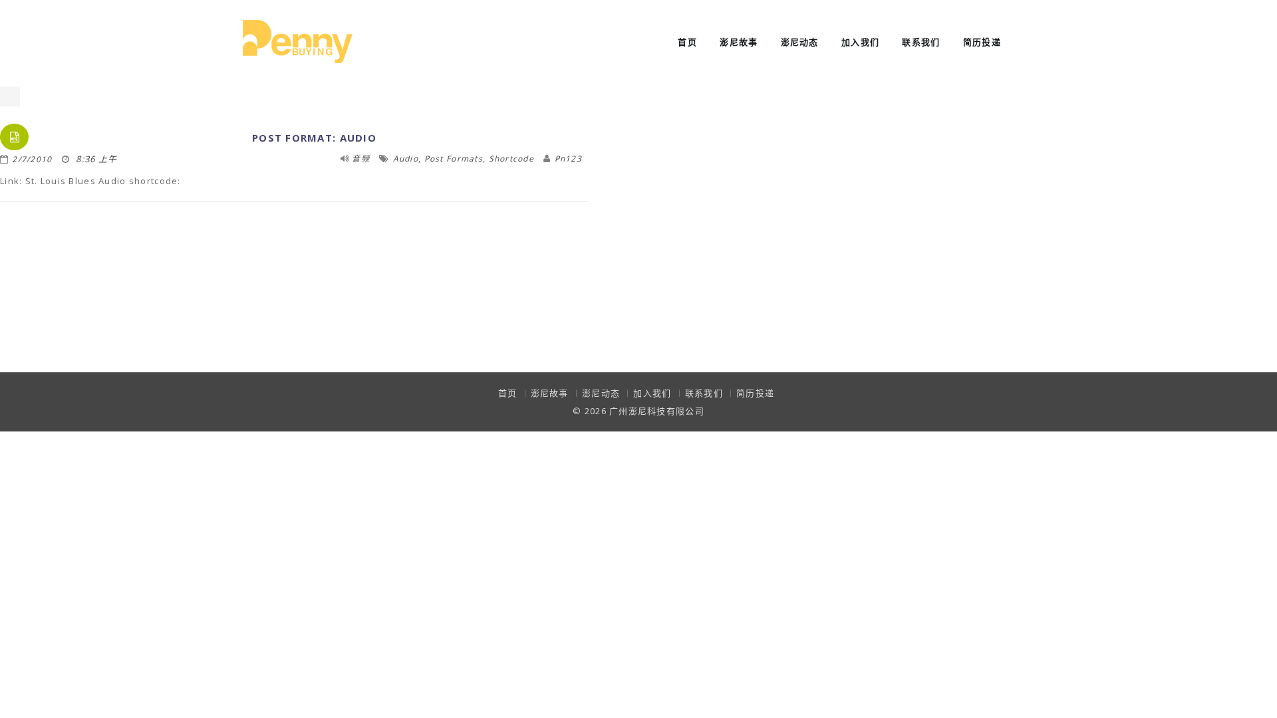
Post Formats (453, 158)
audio (405, 158)
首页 (687, 42)
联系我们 (921, 42)
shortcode (512, 158)
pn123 (568, 158)
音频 (361, 158)
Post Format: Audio (314, 137)
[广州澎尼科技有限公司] (297, 41)
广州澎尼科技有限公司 (656, 411)
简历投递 (982, 42)
